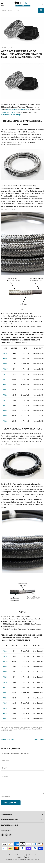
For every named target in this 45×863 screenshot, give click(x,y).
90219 (5, 400)
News (23, 855)
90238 (5, 672)
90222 (5, 405)
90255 (5, 719)
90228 (5, 421)
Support (26, 857)
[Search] (41, 10)
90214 (5, 385)
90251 (5, 708)
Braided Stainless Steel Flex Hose (17, 109)
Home (5, 855)
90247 (5, 698)
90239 (5, 677)
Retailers (30, 855)
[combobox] (19, 10)
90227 (5, 416)
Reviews (19, 857)
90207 (5, 369)
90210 (5, 374)
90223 (5, 411)
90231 (5, 656)
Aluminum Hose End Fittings (11, 115)
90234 (5, 661)
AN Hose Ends (18, 727)
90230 (5, 651)
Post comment (10, 803)
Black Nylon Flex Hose (9, 112)
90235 (5, 667)
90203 (5, 358)
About (11, 855)
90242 (5, 682)
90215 (5, 390)
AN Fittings (9, 727)
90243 (5, 687)
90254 (5, 713)
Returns (37, 855)
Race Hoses (31, 729)
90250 (5, 703)
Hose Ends (4, 729)
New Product (13, 729)
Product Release (22, 729)
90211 (5, 379)
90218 (5, 395)
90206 (5, 364)
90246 (5, 693)
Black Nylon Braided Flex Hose (33, 727)
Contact (17, 855)
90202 (5, 353)
